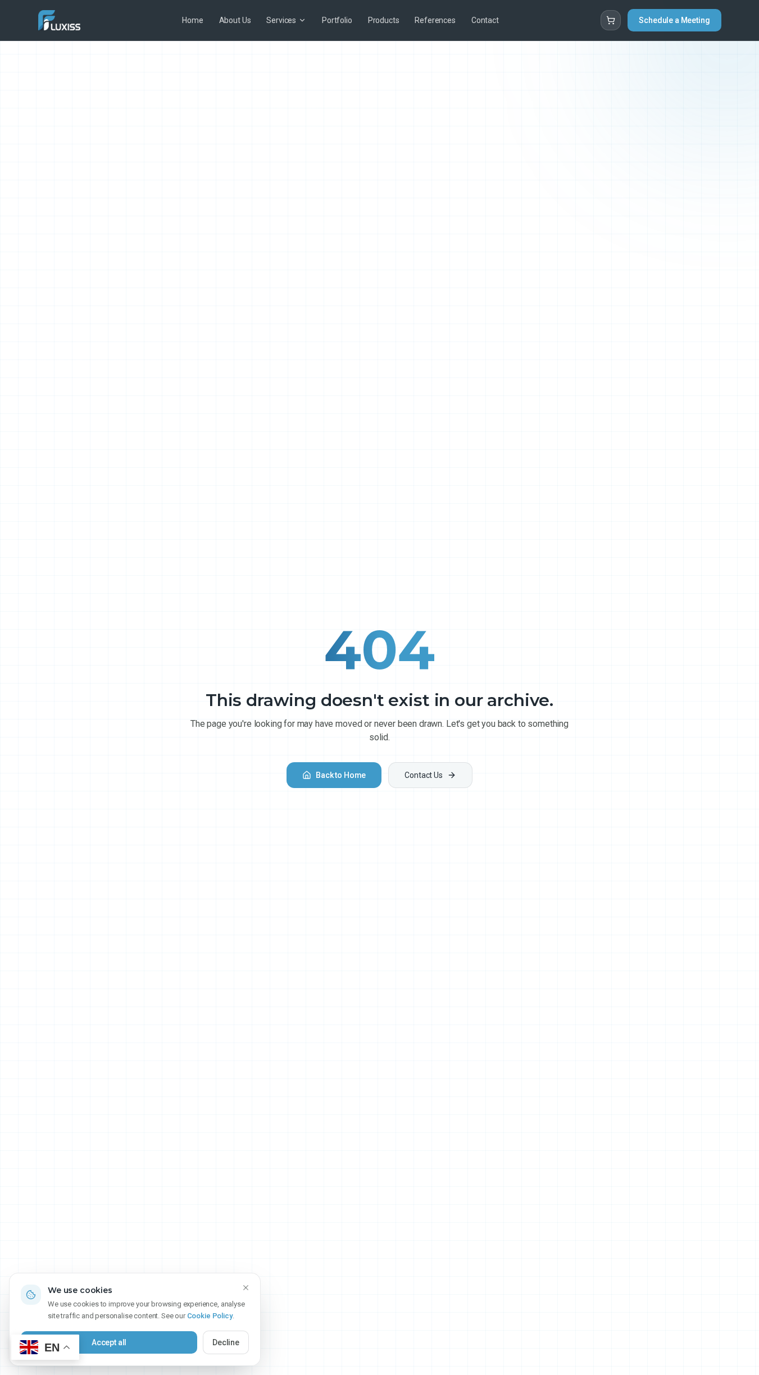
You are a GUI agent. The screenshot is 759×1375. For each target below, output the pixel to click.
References (435, 20)
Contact (485, 20)
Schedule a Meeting (674, 20)
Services (281, 20)
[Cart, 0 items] (611, 20)
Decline (225, 1342)
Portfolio (337, 20)
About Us (235, 20)
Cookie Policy (210, 1316)
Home (192, 20)
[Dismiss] (245, 1288)
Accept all (109, 1342)
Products (383, 20)
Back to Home (341, 775)
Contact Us (423, 775)
